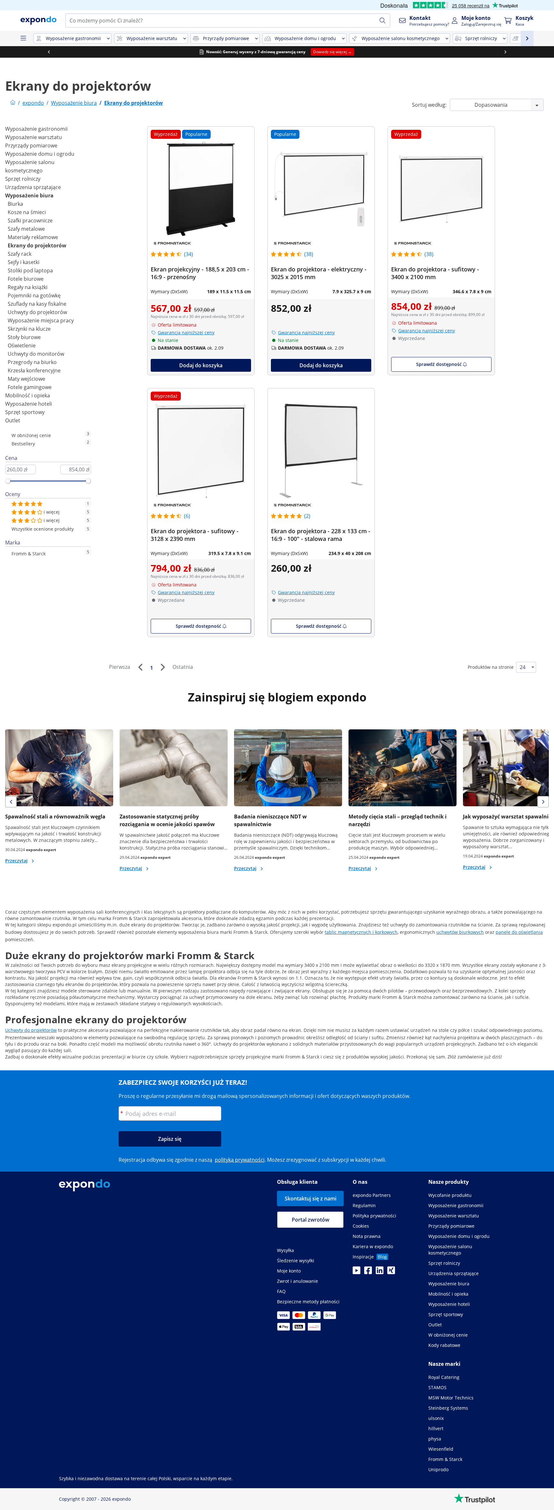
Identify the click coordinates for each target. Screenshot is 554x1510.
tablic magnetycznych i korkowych (361, 932)
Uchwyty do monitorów (36, 353)
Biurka (15, 203)
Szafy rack (19, 253)
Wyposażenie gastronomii (36, 128)
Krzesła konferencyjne (34, 370)
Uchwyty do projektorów (37, 312)
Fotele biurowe (26, 278)
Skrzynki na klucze (29, 328)
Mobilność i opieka (27, 395)
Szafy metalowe (26, 228)
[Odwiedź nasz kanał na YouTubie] (356, 1272)
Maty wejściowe (26, 378)
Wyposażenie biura (29, 195)
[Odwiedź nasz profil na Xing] (391, 1272)
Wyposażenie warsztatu (33, 137)
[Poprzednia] (140, 667)
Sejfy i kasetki (23, 262)
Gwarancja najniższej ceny (186, 332)
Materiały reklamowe (33, 237)
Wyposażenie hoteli (28, 403)
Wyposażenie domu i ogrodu (39, 153)
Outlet (12, 420)
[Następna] (162, 667)
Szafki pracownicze (30, 220)
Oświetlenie (22, 345)
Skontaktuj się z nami (310, 1198)
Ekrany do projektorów (37, 245)
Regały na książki (27, 287)
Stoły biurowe (24, 337)
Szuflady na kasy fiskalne (37, 303)
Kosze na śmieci (27, 212)
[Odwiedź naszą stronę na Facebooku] (368, 1272)
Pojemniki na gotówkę (34, 295)
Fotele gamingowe (30, 387)
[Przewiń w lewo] (48, 51)
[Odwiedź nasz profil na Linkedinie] (379, 1272)
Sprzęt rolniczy (22, 178)
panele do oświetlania (519, 932)
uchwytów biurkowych (460, 932)
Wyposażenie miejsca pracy (41, 320)
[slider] (8, 481)
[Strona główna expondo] (12, 102)
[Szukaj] (382, 20)
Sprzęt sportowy (25, 412)
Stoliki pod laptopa (30, 270)
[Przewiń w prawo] (505, 51)
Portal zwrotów (310, 1219)
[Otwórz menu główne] (23, 38)
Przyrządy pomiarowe (31, 145)
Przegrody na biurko (32, 362)
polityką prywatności (239, 1159)
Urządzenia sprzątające (33, 187)
